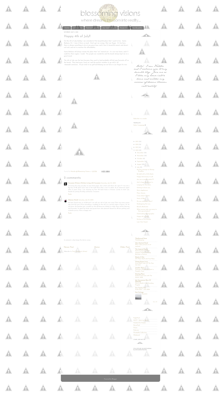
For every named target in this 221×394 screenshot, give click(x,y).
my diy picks (137, 28)
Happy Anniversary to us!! (145, 176)
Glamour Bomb (73, 200)
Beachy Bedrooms (142, 206)
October (140, 158)
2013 (137, 141)
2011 (136, 147)
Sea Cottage (139, 292)
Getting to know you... (144, 187)
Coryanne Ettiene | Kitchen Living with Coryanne (84, 183)
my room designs (109, 28)
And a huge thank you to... (145, 182)
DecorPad (136, 325)
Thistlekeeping (139, 240)
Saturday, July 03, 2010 (108, 183)
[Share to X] (105, 171)
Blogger (114, 379)
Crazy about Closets (143, 195)
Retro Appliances (142, 190)
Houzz (135, 327)
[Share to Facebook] (107, 171)
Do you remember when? (144, 201)
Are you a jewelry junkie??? (145, 179)
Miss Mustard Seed (141, 243)
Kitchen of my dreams (144, 219)
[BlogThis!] (104, 171)
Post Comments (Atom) (79, 251)
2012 (137, 144)
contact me (77, 28)
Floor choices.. (141, 193)
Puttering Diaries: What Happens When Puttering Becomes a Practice (143, 252)
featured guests (92, 28)
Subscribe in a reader (140, 118)
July (138, 167)
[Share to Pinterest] (109, 171)
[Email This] (102, 171)
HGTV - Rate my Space (140, 320)
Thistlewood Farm (141, 238)
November (140, 155)
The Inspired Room (141, 249)
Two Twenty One (140, 288)
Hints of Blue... (141, 198)
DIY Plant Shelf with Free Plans (145, 258)
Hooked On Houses (139, 323)
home (67, 28)
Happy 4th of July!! (143, 216)
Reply (70, 194)
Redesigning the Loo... (144, 204)
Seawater (144, 294)
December (140, 152)
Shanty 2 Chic (139, 257)
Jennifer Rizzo (140, 268)
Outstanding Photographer (145, 213)
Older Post (124, 247)
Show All (155, 301)
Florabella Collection (140, 332)
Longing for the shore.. (144, 185)
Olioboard (136, 335)
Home (97, 247)
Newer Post (69, 247)
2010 (137, 150)
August (139, 164)
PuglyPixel (136, 318)
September (140, 161)
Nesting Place (140, 274)
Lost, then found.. (142, 222)
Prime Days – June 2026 (142, 289)
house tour (124, 28)
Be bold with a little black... (145, 174)
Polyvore (136, 330)
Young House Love (141, 261)
